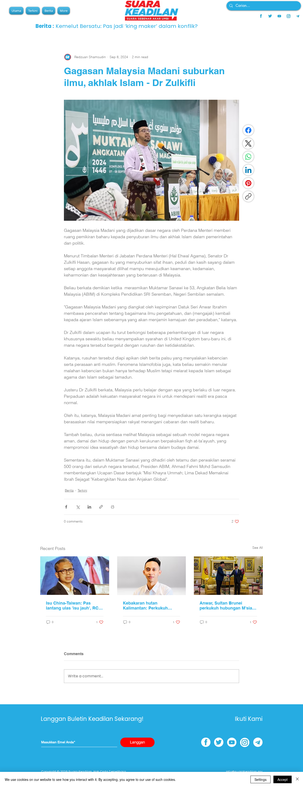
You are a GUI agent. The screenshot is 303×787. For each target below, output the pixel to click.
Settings (260, 779)
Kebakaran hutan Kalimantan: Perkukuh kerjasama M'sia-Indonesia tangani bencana (150, 605)
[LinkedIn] (248, 169)
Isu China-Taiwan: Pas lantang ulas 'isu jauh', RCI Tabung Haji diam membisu (73, 605)
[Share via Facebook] (66, 507)
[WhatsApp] (248, 156)
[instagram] (288, 16)
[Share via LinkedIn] (89, 507)
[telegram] (298, 16)
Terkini (82, 490)
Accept (282, 779)
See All (257, 547)
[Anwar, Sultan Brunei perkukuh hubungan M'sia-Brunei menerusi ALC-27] (228, 575)
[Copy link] (248, 196)
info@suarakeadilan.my (244, 772)
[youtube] (279, 16)
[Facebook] (248, 130)
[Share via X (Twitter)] (78, 507)
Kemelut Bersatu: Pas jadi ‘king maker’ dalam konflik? (127, 26)
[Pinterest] (248, 183)
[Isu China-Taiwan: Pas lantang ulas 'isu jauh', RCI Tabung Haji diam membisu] (74, 575)
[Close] (297, 779)
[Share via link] (101, 507)
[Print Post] (112, 507)
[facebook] (261, 16)
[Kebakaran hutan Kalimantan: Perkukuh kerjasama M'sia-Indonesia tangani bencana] (151, 575)
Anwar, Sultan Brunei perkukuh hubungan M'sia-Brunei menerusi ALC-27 (227, 605)
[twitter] (270, 16)
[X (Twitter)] (248, 143)
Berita (69, 490)
